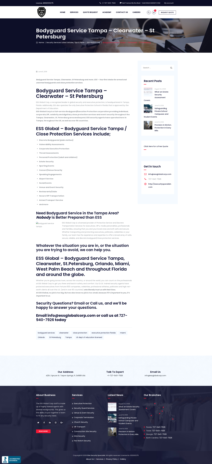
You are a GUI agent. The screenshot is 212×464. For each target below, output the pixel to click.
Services (74, 12)
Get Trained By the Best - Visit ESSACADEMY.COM (141, 3)
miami (123, 333)
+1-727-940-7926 (109, 3)
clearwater (63, 333)
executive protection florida (104, 333)
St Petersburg (55, 337)
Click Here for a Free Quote (156, 146)
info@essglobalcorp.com (159, 174)
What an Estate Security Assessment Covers (156, 96)
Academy (106, 12)
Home (62, 12)
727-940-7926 (158, 427)
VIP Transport (79, 427)
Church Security (81, 422)
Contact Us (122, 12)
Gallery (123, 459)
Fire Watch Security (82, 441)
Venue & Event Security (84, 413)
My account (168, 3)
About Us (90, 459)
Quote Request (90, 12)
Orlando (41, 337)
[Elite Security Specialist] (41, 12)
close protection (80, 333)
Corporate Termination (84, 417)
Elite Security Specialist (96, 455)
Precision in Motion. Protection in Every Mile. (163, 128)
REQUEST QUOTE (167, 12)
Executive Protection (83, 403)
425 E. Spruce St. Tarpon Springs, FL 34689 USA (65, 375)
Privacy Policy (112, 459)
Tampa (68, 337)
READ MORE (43, 431)
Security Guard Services (84, 408)
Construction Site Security (85, 431)
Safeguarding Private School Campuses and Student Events (156, 112)
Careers (136, 12)
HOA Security (79, 436)
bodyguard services (46, 333)
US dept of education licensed (89, 337)
